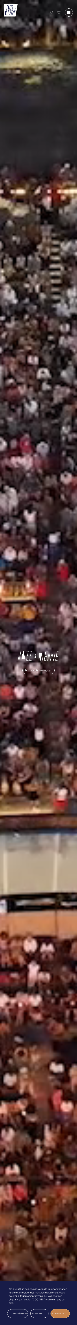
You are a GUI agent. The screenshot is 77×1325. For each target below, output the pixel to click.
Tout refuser (36, 1313)
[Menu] (69, 12)
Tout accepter (57, 1313)
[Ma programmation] (59, 12)
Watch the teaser (41, 670)
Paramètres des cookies (20, 1313)
